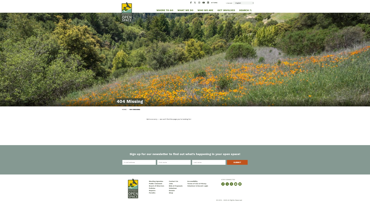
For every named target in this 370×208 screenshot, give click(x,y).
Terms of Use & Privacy (196, 184)
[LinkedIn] (209, 3)
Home (124, 109)
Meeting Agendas (156, 181)
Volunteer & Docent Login (197, 186)
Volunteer (173, 188)
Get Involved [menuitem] (226, 10)
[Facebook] (192, 3)
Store (214, 3)
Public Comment (155, 184)
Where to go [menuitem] (164, 10)
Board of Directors (156, 186)
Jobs (171, 184)
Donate (172, 190)
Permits (152, 193)
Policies (152, 188)
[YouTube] (204, 3)
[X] (196, 3)
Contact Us (173, 181)
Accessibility (192, 181)
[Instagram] (200, 3)
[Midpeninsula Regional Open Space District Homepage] (127, 6)
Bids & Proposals (175, 186)
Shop (171, 193)
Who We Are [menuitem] (205, 10)
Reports (152, 190)
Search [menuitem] (244, 10)
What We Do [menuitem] (185, 10)
